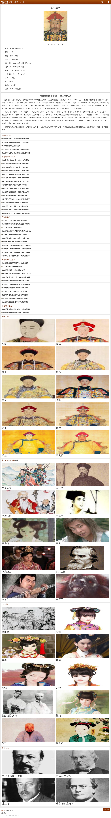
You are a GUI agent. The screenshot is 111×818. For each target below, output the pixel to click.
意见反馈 (3, 813)
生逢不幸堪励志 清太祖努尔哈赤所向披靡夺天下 (16, 199)
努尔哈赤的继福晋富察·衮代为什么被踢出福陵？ (16, 263)
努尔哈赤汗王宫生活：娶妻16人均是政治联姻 (15, 302)
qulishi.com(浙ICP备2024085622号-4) (10, 816)
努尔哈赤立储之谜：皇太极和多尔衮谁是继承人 (15, 209)
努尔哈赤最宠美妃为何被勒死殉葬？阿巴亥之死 (15, 280)
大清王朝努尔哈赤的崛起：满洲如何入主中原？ (15, 178)
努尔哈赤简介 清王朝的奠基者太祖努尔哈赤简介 (16, 149)
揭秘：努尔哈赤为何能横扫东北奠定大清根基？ (15, 163)
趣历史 (4, 2)
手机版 (3, 810)
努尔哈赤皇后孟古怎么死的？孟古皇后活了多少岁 (16, 273)
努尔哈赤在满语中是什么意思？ (11, 146)
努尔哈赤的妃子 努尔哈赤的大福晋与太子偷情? (15, 298)
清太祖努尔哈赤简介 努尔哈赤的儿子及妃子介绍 (16, 153)
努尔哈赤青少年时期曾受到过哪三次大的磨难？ (15, 142)
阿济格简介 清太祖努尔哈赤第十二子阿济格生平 (16, 256)
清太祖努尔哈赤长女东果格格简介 (12, 227)
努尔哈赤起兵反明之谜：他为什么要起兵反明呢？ (16, 170)
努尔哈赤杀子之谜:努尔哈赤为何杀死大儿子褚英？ (16, 245)
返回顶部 (106, 809)
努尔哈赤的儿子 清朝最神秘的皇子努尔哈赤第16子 (16, 248)
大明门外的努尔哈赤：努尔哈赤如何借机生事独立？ (17, 174)
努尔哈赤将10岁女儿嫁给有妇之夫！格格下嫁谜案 (16, 238)
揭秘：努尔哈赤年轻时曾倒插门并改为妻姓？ (15, 202)
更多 (16, 460)
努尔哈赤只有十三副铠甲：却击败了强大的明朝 (15, 192)
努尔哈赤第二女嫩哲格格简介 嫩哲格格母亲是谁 (16, 224)
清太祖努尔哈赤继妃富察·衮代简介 (12, 266)
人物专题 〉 (17, 2)
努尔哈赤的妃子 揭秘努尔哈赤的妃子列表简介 (15, 288)
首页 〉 (11, 2)
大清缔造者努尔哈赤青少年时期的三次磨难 (14, 185)
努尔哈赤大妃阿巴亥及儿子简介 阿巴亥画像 (14, 291)
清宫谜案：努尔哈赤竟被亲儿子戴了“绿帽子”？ (15, 234)
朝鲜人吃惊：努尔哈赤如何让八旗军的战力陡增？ (16, 188)
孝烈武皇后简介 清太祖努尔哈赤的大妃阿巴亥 (15, 295)
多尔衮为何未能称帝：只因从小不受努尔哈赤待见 (16, 231)
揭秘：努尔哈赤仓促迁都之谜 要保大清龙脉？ (15, 195)
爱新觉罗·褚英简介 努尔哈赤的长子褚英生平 (14, 241)
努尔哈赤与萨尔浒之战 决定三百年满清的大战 (15, 206)
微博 (11, 810)
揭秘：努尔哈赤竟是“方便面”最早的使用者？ (15, 167)
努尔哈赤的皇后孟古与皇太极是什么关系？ (14, 270)
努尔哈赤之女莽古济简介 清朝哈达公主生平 (14, 220)
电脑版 (7, 810)
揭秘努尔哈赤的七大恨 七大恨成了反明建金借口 (16, 213)
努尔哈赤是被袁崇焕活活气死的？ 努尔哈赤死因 (16, 309)
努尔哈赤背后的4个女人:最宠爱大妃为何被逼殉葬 (16, 277)
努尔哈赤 (22, 2)
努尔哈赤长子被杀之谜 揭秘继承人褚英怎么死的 (16, 252)
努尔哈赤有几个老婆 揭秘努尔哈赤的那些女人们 (16, 284)
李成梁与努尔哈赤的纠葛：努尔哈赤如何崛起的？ (16, 160)
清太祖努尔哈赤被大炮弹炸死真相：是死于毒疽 (15, 312)
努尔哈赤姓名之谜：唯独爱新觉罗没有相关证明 (15, 138)
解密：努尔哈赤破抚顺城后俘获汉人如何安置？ (15, 181)
